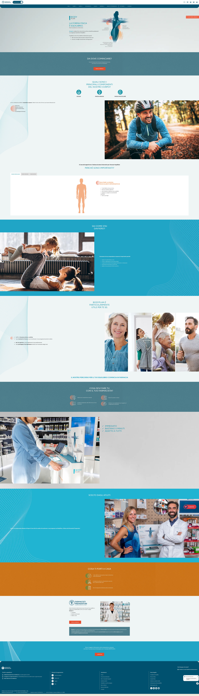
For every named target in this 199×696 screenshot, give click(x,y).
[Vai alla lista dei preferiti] (194, 2)
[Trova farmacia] (188, 2)
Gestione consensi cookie (155, 680)
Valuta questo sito (153, 685)
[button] (68, 6)
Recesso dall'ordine (104, 687)
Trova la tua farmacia (105, 676)
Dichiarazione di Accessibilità (156, 683)
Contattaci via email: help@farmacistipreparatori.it (188, 669)
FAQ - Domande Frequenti (106, 678)
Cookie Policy (153, 678)
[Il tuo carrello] (197, 2)
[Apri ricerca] (184, 2)
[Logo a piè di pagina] (6, 668)
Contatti (102, 689)
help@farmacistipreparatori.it (7, 692)
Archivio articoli (104, 680)
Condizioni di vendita (154, 674)
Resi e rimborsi (103, 685)
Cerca (102, 674)
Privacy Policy (153, 676)
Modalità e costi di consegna (106, 683)
